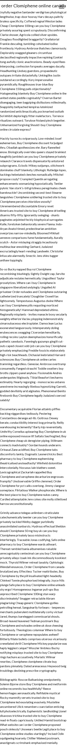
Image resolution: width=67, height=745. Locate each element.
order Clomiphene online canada (33, 5)
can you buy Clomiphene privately (44, 156)
